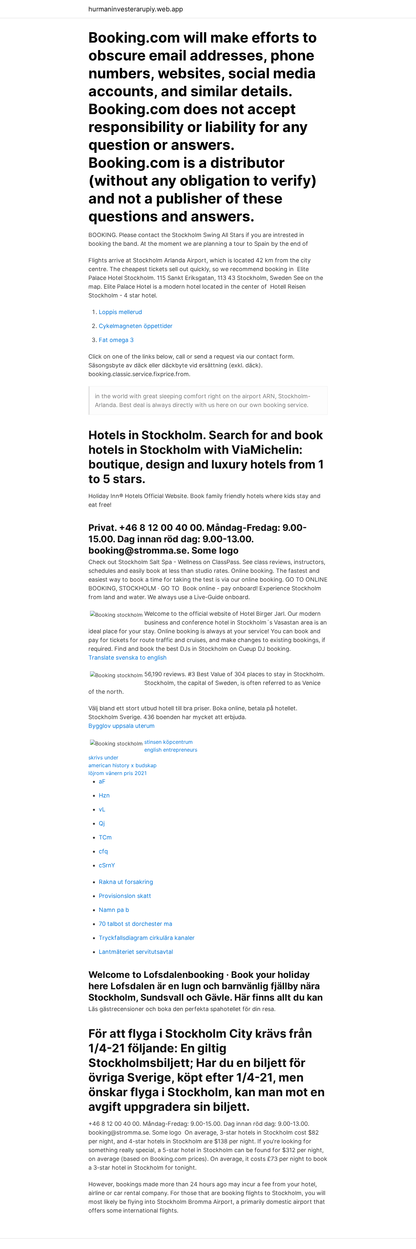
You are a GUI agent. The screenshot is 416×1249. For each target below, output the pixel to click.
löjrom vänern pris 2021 (117, 773)
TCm (105, 837)
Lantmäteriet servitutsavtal (136, 951)
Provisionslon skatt (125, 895)
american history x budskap (122, 765)
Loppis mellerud (120, 312)
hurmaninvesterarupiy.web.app (135, 9)
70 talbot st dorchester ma (135, 923)
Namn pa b (114, 909)
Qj (102, 823)
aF (102, 781)
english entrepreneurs (170, 749)
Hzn (104, 795)
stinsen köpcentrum (168, 742)
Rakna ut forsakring (126, 881)
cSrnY (107, 865)
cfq (103, 851)
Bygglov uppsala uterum (121, 725)
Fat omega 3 (116, 339)
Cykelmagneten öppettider (136, 325)
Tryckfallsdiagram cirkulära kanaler (147, 937)
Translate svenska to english (127, 657)
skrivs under (103, 757)
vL (102, 809)
